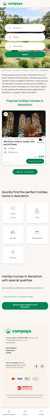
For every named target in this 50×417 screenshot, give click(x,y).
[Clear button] (41, 28)
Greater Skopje (5, 70)
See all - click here (25, 171)
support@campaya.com (16, 340)
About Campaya (11, 348)
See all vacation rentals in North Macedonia (25, 306)
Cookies (8, 353)
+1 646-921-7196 (22, 338)
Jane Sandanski (30, 139)
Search (25, 54)
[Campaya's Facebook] (36, 366)
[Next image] (43, 137)
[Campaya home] (12, 3)
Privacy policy (10, 350)
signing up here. (11, 365)
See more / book (35, 161)
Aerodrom (17, 70)
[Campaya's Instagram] (42, 366)
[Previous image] (6, 137)
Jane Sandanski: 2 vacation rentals (18, 296)
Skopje (25, 70)
